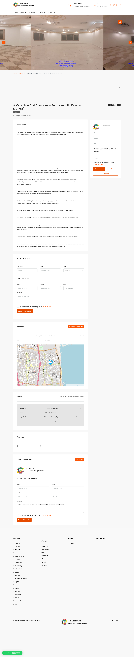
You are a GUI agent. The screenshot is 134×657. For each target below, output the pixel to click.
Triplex (44, 565)
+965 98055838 (31, 470)
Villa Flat (45, 556)
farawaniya (18, 601)
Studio (44, 562)
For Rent (16, 112)
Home (16, 12)
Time (64, 266)
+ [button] (19, 347)
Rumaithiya (18, 594)
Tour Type (20, 266)
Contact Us (51, 12)
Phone (42, 284)
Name (18, 284)
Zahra (17, 604)
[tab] (120, 22)
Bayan (17, 582)
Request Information (24, 520)
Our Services (33, 12)
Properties (24, 12)
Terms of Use (46, 307)
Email (64, 284)
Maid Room (44, 446)
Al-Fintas (18, 559)
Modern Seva (36, 620)
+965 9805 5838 (77, 4)
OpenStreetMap (74, 385)
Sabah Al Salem (20, 556)
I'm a (53, 493)
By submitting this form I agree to (35, 307)
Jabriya (17, 575)
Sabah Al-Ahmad (20, 569)
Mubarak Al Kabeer (21, 578)
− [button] (19, 350)
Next (130, 42)
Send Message (99, 169)
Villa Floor (45, 549)
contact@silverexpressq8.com (81, 6)
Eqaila (17, 572)
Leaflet (67, 385)
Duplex (44, 559)
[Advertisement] (62, 88)
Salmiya (17, 591)
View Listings (79, 459)
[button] (12, 653)
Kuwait (17, 588)
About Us (42, 12)
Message (19, 292)
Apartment (45, 546)
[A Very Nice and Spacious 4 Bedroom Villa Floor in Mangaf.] (51, 362)
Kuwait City (18, 566)
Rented (72, 543)
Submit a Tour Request (24, 311)
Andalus (17, 585)
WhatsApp (41, 470)
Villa (43, 552)
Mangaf (17, 550)
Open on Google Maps (76, 326)
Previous (3, 42)
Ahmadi (17, 543)
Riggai (17, 598)
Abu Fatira (18, 546)
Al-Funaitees (19, 553)
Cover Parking (22, 446)
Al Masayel (18, 562)
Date (41, 266)
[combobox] (27, 270)
